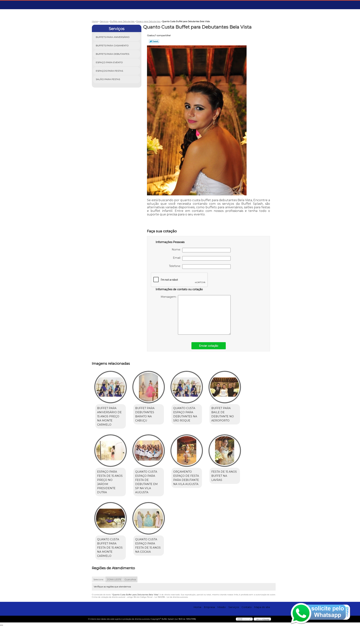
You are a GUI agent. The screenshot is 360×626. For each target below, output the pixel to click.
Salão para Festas (108, 79)
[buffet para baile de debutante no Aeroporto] (224, 387)
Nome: (177, 249)
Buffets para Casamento (112, 45)
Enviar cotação (208, 345)
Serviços (116, 28)
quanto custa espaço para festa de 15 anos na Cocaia (148, 545)
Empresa (209, 607)
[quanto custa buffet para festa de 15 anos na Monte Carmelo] (110, 518)
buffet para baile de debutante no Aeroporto (222, 414)
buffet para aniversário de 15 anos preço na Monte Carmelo (109, 416)
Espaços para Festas (109, 70)
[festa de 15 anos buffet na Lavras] (224, 450)
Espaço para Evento (109, 62)
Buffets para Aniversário (113, 37)
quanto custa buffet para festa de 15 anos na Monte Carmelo (110, 548)
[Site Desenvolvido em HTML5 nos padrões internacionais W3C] (244, 619)
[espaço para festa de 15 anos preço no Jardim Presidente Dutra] (110, 450)
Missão (222, 607)
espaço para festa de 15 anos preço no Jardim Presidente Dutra (110, 482)
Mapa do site (262, 607)
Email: (177, 257)
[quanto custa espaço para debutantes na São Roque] (186, 387)
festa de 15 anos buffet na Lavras (224, 476)
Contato (247, 607)
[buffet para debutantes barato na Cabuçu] (148, 387)
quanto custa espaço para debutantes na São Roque (185, 414)
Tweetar (154, 41)
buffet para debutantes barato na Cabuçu (144, 414)
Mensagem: (169, 296)
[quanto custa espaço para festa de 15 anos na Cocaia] (148, 518)
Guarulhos (130, 579)
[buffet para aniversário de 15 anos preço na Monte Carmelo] (110, 387)
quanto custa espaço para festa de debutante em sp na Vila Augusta (146, 482)
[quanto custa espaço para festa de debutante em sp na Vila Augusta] (148, 450)
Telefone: (175, 266)
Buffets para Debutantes (112, 53)
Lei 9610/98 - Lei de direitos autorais (171, 597)
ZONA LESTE (114, 579)
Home (197, 607)
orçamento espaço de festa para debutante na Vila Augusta (186, 478)
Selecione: (98, 579)
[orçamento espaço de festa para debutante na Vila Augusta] (186, 450)
